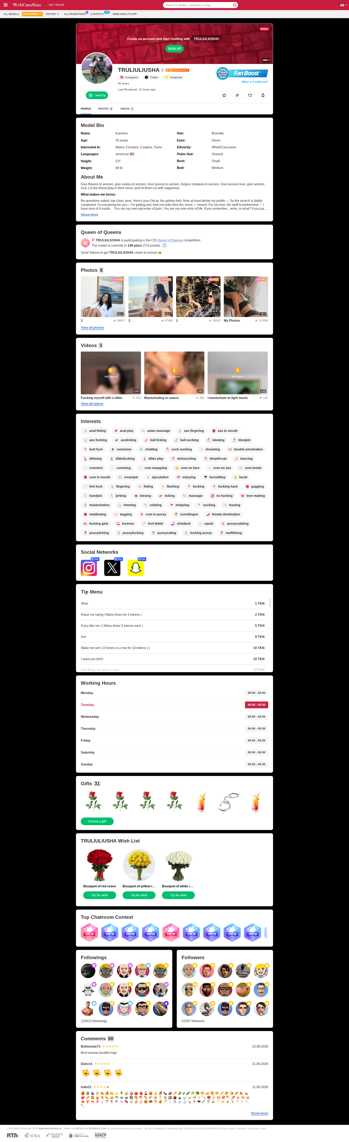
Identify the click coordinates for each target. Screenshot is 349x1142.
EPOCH (80, 1128)
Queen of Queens (170, 240)
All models (11, 14)
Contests (97, 14)
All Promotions (74, 14)
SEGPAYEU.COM (97, 1128)
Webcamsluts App (125, 14)
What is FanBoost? (255, 81)
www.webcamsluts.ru (50, 1128)
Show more (89, 214)
